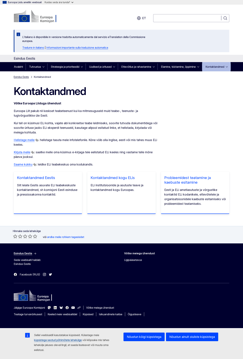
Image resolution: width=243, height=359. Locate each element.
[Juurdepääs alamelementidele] (44, 66)
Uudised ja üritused (100, 66)
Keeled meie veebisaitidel (62, 314)
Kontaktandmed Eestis (36, 178)
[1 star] (15, 236)
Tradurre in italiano (33, 47)
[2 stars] (18, 236)
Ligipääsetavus (133, 260)
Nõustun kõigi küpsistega (144, 337)
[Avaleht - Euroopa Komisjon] (40, 16)
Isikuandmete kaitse (110, 314)
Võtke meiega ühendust (100, 307)
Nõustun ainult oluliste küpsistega (192, 337)
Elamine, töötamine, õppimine (178, 66)
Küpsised (88, 314)
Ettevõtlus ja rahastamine (136, 66)
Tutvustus (35, 66)
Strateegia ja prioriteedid (65, 66)
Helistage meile (24, 140)
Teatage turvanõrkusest (28, 314)
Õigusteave (134, 314)
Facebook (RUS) (30, 274)
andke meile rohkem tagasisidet (65, 237)
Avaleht (18, 66)
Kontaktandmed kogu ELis (113, 178)
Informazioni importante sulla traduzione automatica (77, 47)
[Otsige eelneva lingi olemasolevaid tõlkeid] (37, 140)
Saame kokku (23, 164)
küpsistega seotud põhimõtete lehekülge (58, 340)
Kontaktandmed (214, 66)
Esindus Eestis (21, 76)
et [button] (144, 18)
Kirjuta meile (22, 152)
